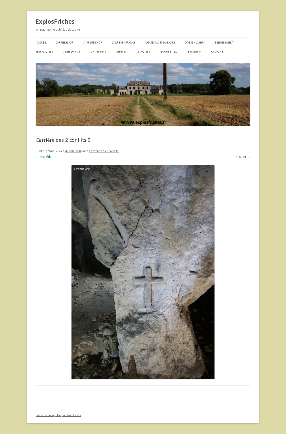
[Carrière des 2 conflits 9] (143, 272)
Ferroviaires (44, 52)
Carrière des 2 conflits (104, 151)
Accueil (41, 42)
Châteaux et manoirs (160, 42)
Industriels (98, 52)
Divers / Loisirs (195, 42)
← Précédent (45, 156)
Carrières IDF (64, 42)
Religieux (194, 52)
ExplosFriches (55, 21)
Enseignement (224, 42)
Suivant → (243, 156)
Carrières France (123, 42)
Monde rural (169, 52)
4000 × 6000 (73, 151)
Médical (121, 52)
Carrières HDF (92, 42)
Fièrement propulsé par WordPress (58, 415)
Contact (216, 52)
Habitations (71, 52)
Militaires (143, 52)
